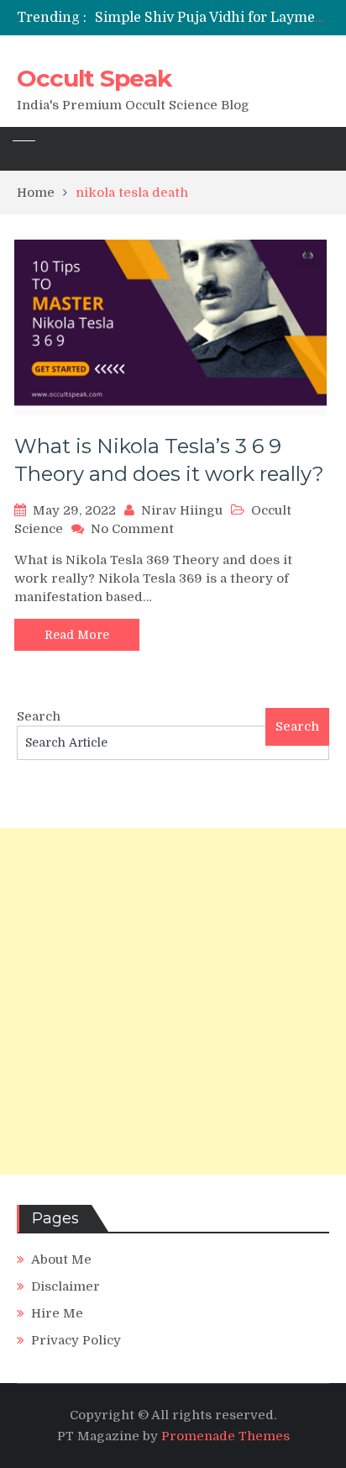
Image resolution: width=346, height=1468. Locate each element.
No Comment (132, 528)
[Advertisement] (173, 1001)
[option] (212, 17)
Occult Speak (94, 78)
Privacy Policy (76, 1340)
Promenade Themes (225, 1436)
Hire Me (57, 1313)
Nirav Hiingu (182, 510)
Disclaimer (65, 1286)
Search (38, 716)
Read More (77, 635)
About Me (61, 1259)
